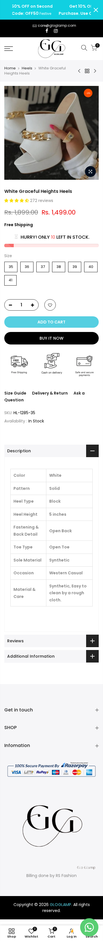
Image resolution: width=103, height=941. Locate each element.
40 (91, 265)
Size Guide (15, 393)
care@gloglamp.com (57, 25)
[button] (17, 200)
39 (74, 265)
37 (42, 265)
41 (11, 279)
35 (11, 265)
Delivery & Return (50, 393)
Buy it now (51, 338)
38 (58, 265)
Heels (27, 68)
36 (27, 265)
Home (10, 68)
